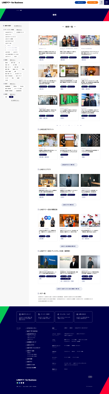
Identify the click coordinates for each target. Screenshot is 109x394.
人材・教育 (15, 64)
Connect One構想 (31, 367)
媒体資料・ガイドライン (76, 345)
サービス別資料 (67, 345)
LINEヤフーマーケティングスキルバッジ (71, 365)
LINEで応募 (7, 52)
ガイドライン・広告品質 (76, 341)
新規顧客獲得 (7, 86)
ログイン (101, 3)
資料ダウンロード (56, 346)
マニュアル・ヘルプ (67, 363)
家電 (12, 78)
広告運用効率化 (19, 90)
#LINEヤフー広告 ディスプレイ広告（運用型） (73, 296)
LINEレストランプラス (31, 337)
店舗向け (71, 328)
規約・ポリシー (19, 386)
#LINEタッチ (40, 296)
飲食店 (6, 62)
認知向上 (15, 86)
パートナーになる (76, 357)
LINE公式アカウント (9, 32)
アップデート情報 (80, 351)
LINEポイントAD (31, 365)
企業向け (65, 328)
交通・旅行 (16, 67)
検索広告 (9, 45)
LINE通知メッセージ (20, 32)
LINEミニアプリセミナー (81, 333)
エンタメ (6, 78)
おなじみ (65, 369)
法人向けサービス (18, 73)
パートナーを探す (67, 357)
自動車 (18, 78)
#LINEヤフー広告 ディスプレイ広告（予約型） (47, 299)
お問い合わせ (80, 2)
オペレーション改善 (17, 88)
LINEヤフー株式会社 (32, 386)
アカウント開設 (93, 2)
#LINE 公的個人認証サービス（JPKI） (45, 301)
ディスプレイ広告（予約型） (13, 50)
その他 (15, 56)
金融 (15, 71)
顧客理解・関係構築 (8, 90)
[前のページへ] (60, 125)
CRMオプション (30, 339)
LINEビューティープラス (31, 335)
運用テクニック (67, 339)
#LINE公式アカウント (61, 299)
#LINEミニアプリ (79, 299)
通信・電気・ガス (8, 73)
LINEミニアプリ (8, 34)
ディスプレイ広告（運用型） (13, 47)
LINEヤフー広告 (8, 43)
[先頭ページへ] (57, 125)
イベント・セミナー (56, 334)
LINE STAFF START (9, 41)
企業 (6, 96)
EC (19, 62)
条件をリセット (19, 29)
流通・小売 (7, 64)
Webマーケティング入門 (83, 339)
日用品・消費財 (8, 71)
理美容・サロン (15, 69)
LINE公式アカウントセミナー (69, 333)
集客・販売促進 (8, 88)
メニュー (106, 3)
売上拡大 (21, 86)
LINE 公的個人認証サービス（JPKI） (12, 54)
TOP (90, 376)
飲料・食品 (13, 62)
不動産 (23, 69)
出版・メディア (18, 75)
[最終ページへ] (81, 125)
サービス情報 (74, 339)
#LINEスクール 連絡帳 (71, 299)
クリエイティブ (66, 341)
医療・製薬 (7, 69)
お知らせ (73, 351)
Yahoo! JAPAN (25, 386)
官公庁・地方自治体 (8, 75)
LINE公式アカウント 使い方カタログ (81, 328)
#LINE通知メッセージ (88, 299)
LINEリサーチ (8, 56)
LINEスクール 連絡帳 (9, 39)
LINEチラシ (15, 52)
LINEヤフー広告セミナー (68, 335)
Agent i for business (32, 331)
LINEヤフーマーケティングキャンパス (79, 363)
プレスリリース (67, 351)
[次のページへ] (78, 125)
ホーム (18, 10)
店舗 (11, 96)
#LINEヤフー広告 (48, 296)
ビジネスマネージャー (32, 328)
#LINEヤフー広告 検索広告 (58, 296)
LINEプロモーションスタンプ (10, 36)
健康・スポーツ (8, 67)
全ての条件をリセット (18, 25)
